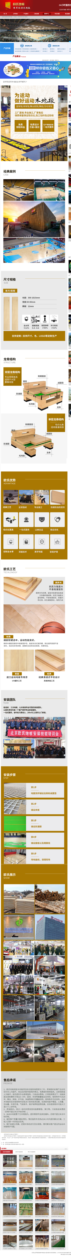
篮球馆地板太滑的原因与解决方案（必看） (15, 1144)
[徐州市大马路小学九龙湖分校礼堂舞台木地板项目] (10, 1225)
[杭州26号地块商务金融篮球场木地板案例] (26, 1209)
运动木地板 (62, 9)
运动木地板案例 (6, 1151)
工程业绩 (36, 13)
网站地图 (63, 1254)
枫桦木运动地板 (61, 49)
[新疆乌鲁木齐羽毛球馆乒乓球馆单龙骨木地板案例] (10, 1193)
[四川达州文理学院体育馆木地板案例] (26, 1161)
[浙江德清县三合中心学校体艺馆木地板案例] (26, 1241)
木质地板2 (54, 1136)
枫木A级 (44, 49)
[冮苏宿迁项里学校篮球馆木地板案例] (58, 1177)
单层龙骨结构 (26, 49)
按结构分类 (28, 46)
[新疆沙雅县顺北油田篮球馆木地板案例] (42, 1177)
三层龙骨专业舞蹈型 (34, 51)
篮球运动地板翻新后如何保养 (12, 1142)
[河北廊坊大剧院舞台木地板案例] (10, 1241)
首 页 (5, 13)
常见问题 (57, 13)
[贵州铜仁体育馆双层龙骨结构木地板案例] (42, 1193)
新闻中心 (46, 13)
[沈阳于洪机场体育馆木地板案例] (10, 1161)
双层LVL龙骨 (25, 51)
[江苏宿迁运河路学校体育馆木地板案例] (58, 1161)
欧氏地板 (52, 60)
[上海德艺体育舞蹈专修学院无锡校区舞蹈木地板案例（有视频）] (42, 1241)
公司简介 (15, 13)
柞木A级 (44, 51)
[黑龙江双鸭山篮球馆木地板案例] (42, 1209)
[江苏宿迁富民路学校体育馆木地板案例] (10, 1177)
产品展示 (26, 13)
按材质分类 (56, 46)
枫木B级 (52, 49)
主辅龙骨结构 (33, 49)
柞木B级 (52, 51)
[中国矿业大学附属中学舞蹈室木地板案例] (26, 1225)
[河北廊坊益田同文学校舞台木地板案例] (42, 1225)
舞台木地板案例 (31, 1151)
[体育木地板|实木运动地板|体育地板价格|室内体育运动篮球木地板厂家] (16, 5)
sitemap (67, 1254)
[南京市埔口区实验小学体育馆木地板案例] (42, 1161)
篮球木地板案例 (19, 1151)
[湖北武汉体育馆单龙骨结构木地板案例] (26, 1193)
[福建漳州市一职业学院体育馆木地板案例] (58, 1193)
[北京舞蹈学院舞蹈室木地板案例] (58, 1225)
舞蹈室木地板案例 (40, 1137)
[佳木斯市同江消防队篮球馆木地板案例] (58, 1209)
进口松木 (59, 51)
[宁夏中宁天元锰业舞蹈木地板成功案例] (58, 1241)
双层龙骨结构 (18, 49)
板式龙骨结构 (18, 51)
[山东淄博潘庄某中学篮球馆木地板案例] (10, 1209)
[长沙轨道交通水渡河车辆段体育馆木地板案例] (26, 1177)
